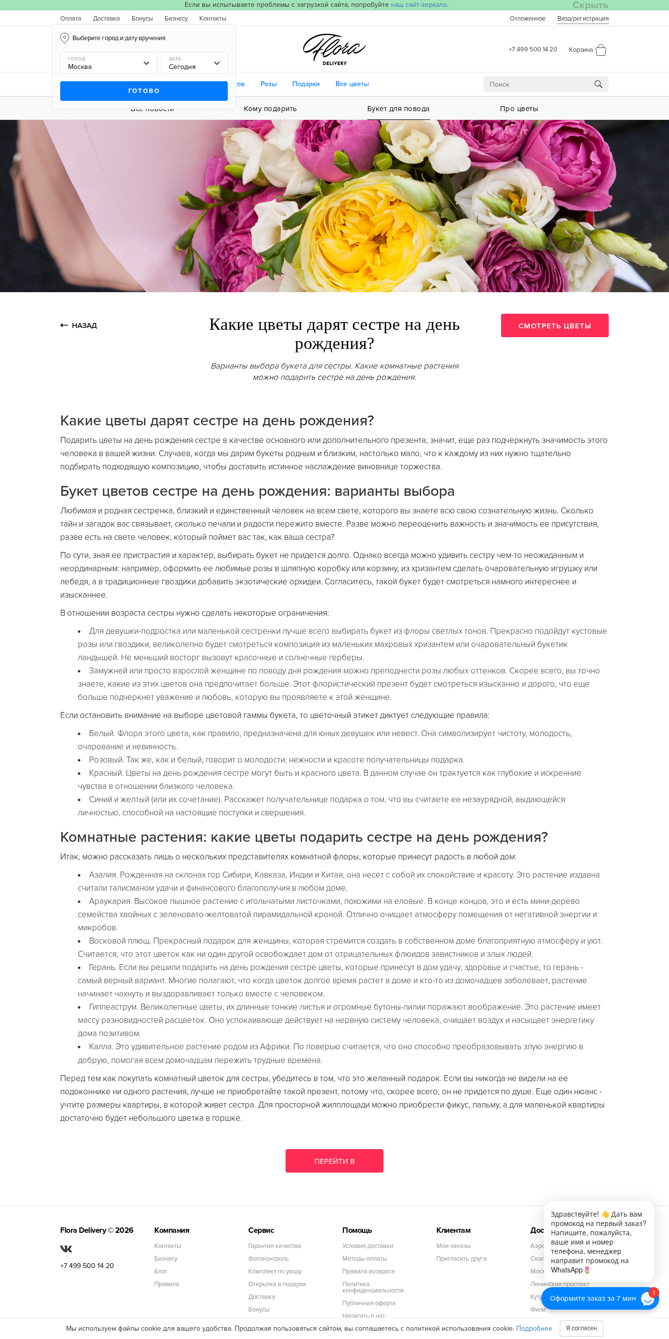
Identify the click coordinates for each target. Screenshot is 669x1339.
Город (76, 59)
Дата (175, 59)
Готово (144, 91)
